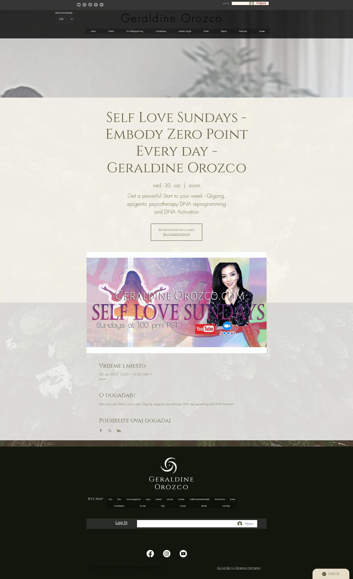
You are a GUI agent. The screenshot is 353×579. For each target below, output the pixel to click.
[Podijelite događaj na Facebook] (101, 430)
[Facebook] (96, 5)
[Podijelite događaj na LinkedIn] (119, 430)
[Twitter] (102, 5)
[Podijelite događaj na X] (110, 430)
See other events (176, 234)
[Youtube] (183, 553)
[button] (206, 31)
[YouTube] (79, 5)
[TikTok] (90, 5)
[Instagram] (84, 5)
